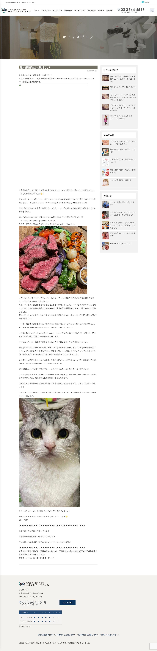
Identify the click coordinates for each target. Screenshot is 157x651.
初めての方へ (57, 10)
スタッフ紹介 (46, 10)
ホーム (36, 10)
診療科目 (68, 10)
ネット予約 (67, 602)
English (147, 2)
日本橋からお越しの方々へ (67, 635)
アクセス (101, 10)
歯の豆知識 (92, 10)
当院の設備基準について (46, 635)
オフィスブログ (80, 10)
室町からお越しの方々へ (110, 635)
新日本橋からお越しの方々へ (89, 635)
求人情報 (109, 10)
